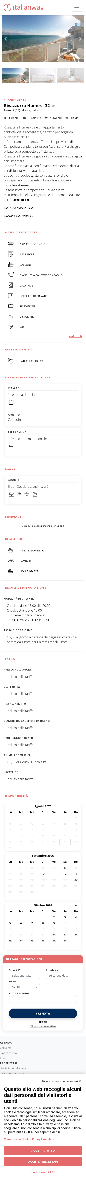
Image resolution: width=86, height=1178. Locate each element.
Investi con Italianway (12, 1073)
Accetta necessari (43, 1161)
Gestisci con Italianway (13, 1068)
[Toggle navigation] (76, 8)
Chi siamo (5, 1048)
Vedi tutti (75, 336)
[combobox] (24, 987)
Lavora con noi (8, 1053)
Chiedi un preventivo (43, 1026)
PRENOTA (43, 1013)
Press (3, 1058)
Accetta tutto (43, 1150)
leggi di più (21, 200)
